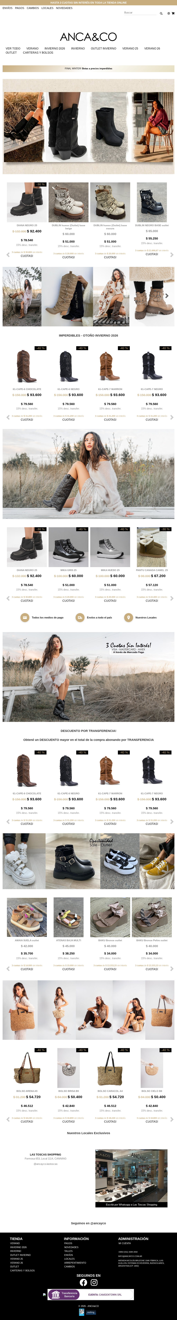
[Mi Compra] (172, 13)
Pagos (19, 8)
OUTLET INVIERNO (103, 48)
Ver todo (13, 48)
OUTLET (11, 52)
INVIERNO (78, 48)
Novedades (64, 8)
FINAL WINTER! (88, 68)
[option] (26, 219)
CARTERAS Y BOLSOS (38, 52)
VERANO (32, 48)
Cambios (33, 8)
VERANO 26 (152, 48)
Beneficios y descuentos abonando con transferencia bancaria (88, 2)
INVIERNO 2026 (55, 48)
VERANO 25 (130, 48)
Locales (47, 8)
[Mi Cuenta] (168, 13)
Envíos (7, 8)
